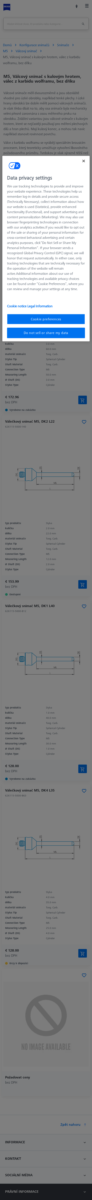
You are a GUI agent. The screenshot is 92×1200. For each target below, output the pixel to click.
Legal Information (40, 306)
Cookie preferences (46, 319)
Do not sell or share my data (46, 333)
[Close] (83, 161)
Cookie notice (17, 306)
